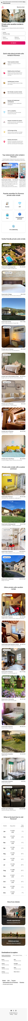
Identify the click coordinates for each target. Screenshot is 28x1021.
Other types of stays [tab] (17, 955)
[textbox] (7, 39)
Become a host (21, 7)
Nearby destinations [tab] (6, 955)
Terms (15, 1014)
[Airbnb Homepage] (3, 7)
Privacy (11, 1014)
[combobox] (13, 34)
